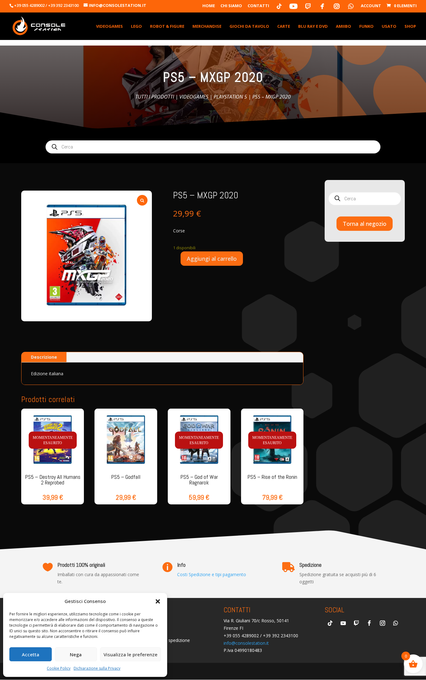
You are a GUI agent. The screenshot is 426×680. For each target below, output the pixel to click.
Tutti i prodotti (154, 96)
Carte (283, 26)
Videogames (193, 96)
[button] (158, 601)
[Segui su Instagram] (382, 623)
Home (208, 6)
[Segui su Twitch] (356, 623)
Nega (76, 654)
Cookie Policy (58, 668)
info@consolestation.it (246, 643)
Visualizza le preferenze (130, 654)
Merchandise (206, 26)
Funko (366, 26)
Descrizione (44, 357)
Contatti (258, 6)
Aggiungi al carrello (212, 258)
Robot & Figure (167, 26)
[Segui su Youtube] (343, 623)
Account (371, 6)
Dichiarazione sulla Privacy (97, 668)
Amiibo (343, 26)
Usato (389, 26)
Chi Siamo (231, 6)
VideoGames (109, 26)
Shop (410, 26)
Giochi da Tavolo (249, 26)
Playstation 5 (230, 96)
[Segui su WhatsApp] (395, 623)
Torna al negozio (364, 223)
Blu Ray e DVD (313, 26)
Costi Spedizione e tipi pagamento (211, 574)
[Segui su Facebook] (369, 623)
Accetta (30, 654)
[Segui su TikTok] (330, 623)
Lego (136, 26)
